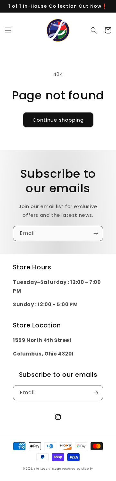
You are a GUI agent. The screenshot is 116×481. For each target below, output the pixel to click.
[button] (8, 30)
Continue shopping (58, 119)
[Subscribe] (96, 233)
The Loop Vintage (47, 469)
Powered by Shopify (77, 469)
